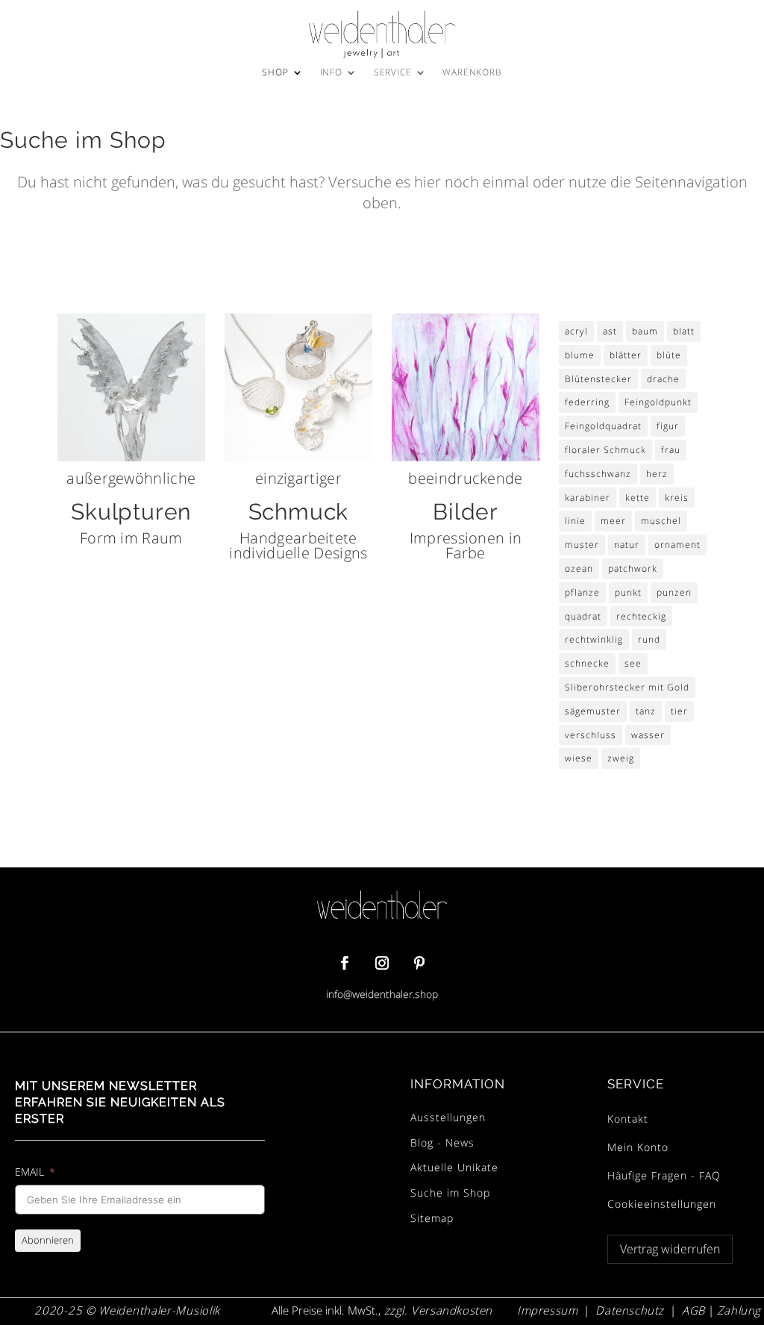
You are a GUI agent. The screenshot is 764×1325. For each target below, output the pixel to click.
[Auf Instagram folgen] (382, 963)
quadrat (583, 616)
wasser (648, 735)
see (633, 663)
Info (331, 72)
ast (610, 331)
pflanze (582, 592)
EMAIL (29, 1172)
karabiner (587, 497)
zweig (620, 758)
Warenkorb (471, 72)
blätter (626, 355)
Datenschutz (629, 1310)
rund (649, 639)
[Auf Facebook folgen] (344, 963)
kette (637, 497)
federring (587, 402)
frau (670, 449)
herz (657, 473)
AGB (693, 1310)
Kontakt (627, 1119)
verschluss (590, 735)
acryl (576, 331)
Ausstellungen (448, 1117)
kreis (677, 497)
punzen (674, 592)
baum (645, 331)
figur (668, 426)
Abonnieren (48, 1240)
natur (626, 544)
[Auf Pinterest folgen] (419, 963)
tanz (646, 711)
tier (679, 711)
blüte (669, 355)
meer (613, 520)
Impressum (547, 1310)
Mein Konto (637, 1147)
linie (575, 520)
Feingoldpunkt (658, 402)
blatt (684, 331)
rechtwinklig (594, 639)
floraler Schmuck (605, 449)
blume (580, 355)
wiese (578, 758)
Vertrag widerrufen (670, 1249)
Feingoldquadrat (603, 426)
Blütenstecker (598, 378)
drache (663, 378)
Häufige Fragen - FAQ (664, 1175)
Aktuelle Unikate (454, 1167)
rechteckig (641, 616)
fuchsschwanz (598, 473)
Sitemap (432, 1218)
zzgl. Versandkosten (436, 1310)
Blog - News (442, 1142)
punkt (628, 592)
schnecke (587, 663)
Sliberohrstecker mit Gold (627, 687)
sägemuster (593, 711)
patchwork (632, 568)
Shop (275, 72)
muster (582, 544)
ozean (579, 568)
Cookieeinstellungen (661, 1204)
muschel (661, 520)
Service (393, 72)
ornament (677, 544)
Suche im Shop (450, 1192)
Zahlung (739, 1310)
